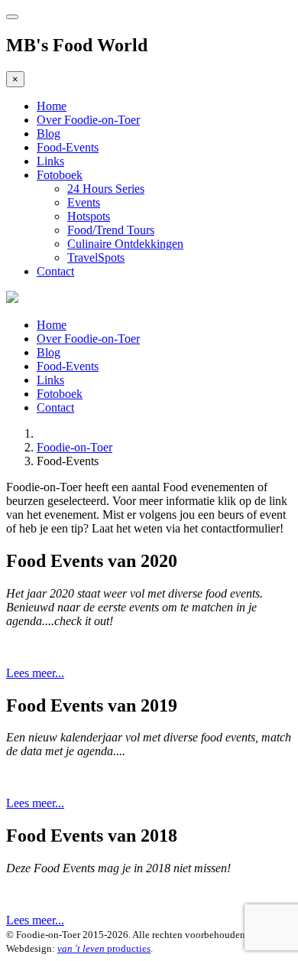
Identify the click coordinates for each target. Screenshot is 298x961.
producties (104, 948)
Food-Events (68, 147)
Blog (48, 133)
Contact (55, 271)
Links (50, 161)
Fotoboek (60, 174)
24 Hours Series (105, 188)
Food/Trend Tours (110, 229)
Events (83, 202)
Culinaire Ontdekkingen (125, 243)
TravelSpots (96, 257)
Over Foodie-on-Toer (88, 119)
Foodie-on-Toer (74, 447)
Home (51, 105)
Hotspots (88, 216)
